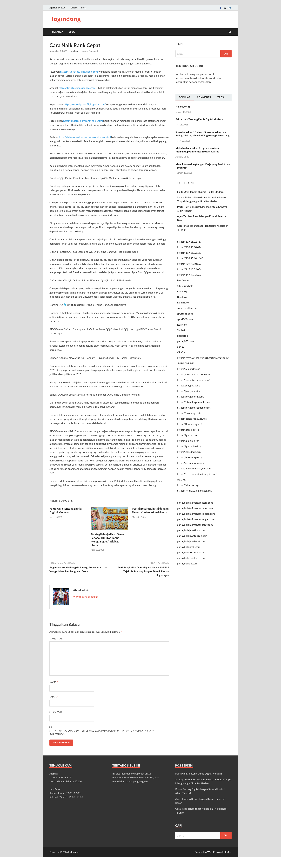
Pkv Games (183, 280)
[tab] (184, 97)
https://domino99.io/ (189, 429)
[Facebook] (220, 8)
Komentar (56, 638)
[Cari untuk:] (203, 53)
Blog (83, 8)
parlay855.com (185, 341)
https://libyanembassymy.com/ (194, 468)
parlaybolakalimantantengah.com (195, 519)
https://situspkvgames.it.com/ (193, 402)
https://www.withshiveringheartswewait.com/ (203, 357)
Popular (184, 97)
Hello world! (182, 106)
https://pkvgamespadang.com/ (194, 407)
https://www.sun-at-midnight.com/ (196, 473)
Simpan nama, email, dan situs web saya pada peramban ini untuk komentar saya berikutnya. (101, 732)
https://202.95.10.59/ (189, 263)
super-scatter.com (187, 307)
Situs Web (55, 712)
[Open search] (229, 32)
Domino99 (183, 302)
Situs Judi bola (185, 285)
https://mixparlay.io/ (188, 368)
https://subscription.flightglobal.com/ (85, 104)
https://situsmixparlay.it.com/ (193, 374)
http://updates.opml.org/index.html (83, 120)
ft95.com (182, 324)
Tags (220, 97)
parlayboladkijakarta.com (191, 557)
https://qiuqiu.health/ (189, 446)
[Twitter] (225, 8)
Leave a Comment (89, 51)
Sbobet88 (182, 335)
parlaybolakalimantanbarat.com (195, 524)
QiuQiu (181, 352)
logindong (66, 19)
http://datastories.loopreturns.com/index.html (85, 137)
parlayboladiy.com (187, 563)
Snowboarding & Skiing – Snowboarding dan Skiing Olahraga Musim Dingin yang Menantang (202, 133)
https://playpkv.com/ (188, 385)
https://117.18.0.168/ (189, 252)
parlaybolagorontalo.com (191, 552)
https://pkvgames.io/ (188, 390)
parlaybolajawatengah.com (192, 535)
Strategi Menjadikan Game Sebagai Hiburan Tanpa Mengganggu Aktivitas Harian (107, 540)
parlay (180, 346)
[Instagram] (230, 8)
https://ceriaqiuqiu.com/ (190, 462)
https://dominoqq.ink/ (189, 424)
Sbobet (181, 330)
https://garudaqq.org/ (189, 451)
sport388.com (185, 319)
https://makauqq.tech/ (189, 457)
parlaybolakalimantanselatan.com (196, 513)
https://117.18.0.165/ (189, 269)
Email (53, 697)
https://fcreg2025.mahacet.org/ (194, 490)
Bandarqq (182, 291)
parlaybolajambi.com (188, 546)
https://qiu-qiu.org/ (188, 440)
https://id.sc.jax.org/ (188, 485)
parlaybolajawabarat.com (191, 541)
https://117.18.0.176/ (189, 241)
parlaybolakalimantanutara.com (195, 502)
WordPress (213, 852)
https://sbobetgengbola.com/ (193, 379)
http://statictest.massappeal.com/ (77, 87)
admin (75, 51)
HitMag (227, 852)
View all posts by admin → (87, 596)
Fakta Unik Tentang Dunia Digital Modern (65, 510)
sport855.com (185, 313)
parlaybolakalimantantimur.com (195, 508)
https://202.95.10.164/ (190, 258)
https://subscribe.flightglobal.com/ (79, 71)
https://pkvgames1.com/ (190, 396)
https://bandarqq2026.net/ (192, 418)
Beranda (74, 8)
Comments (204, 97)
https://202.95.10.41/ (189, 247)
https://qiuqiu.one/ (187, 435)
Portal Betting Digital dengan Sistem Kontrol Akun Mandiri (150, 510)
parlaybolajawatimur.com (191, 530)
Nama (53, 682)
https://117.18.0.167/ (189, 274)
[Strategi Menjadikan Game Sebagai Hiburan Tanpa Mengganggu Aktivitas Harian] (109, 519)
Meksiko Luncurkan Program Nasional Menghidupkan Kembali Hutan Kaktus (197, 149)
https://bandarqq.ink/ (189, 413)
